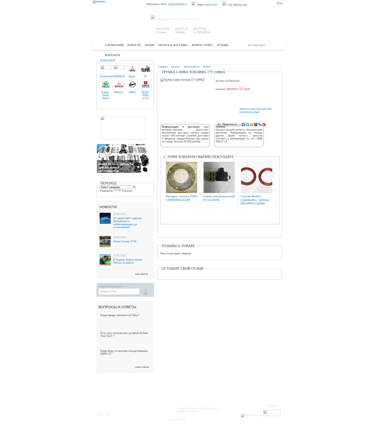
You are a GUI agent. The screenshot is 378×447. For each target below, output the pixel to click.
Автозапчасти (191, 66)
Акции (225, 393)
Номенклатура (268, 393)
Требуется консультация (253, 109)
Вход (279, 3)
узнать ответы (142, 367)
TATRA (206, 66)
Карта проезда (178, 419)
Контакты (243, 393)
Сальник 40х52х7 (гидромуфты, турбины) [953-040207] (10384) (255, 200)
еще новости (141, 274)
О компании (170, 393)
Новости (191, 393)
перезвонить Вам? (249, 112)
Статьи (209, 393)
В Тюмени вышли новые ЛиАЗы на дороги (127, 261)
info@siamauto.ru (177, 4)
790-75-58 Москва (162, 30)
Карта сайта (104, 414)
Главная (163, 66)
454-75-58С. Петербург (201, 30)
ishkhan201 (211, 4)
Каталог (175, 66)
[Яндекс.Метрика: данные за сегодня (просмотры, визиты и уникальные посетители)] (252, 415)
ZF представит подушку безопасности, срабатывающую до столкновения (127, 223)
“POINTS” (273, 406)
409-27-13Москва (181, 30)
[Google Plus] (264, 124)
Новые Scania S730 (124, 241)
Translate (127, 190)
